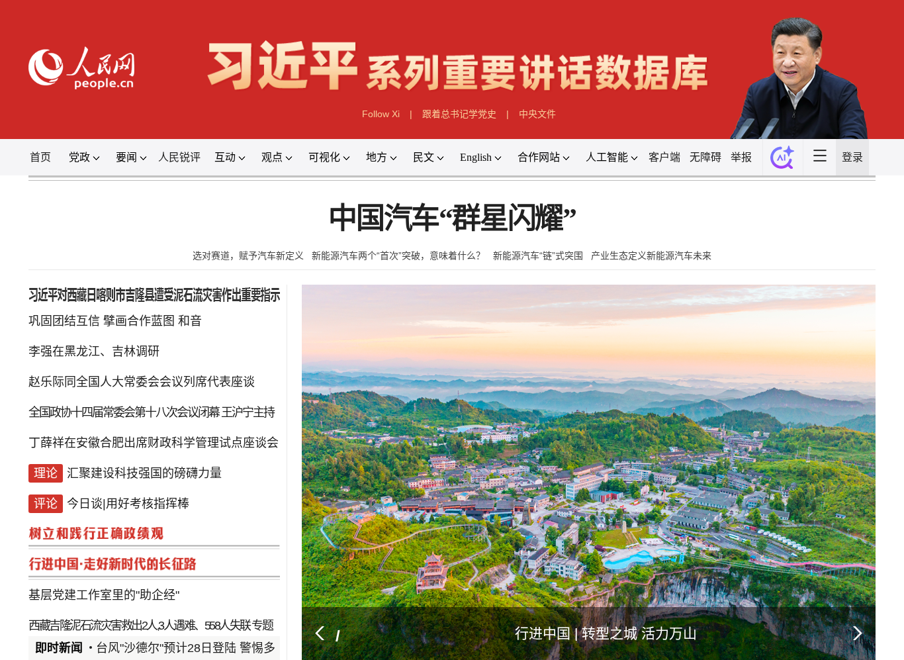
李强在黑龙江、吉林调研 (93, 351)
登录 (852, 157)
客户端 (664, 157)
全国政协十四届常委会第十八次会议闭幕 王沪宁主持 (151, 412)
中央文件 (537, 114)
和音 (190, 321)
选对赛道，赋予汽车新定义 (248, 255)
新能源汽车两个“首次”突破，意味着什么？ (398, 255)
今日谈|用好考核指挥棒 (128, 503)
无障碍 (705, 157)
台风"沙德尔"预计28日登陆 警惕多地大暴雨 (209, 648)
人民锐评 (179, 157)
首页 (40, 157)
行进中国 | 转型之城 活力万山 (606, 633)
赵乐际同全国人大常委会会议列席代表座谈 (141, 382)
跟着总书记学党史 (459, 114)
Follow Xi (381, 114)
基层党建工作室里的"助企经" (103, 595)
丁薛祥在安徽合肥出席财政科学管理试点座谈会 (153, 442)
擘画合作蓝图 (139, 321)
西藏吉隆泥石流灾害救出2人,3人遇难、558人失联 (139, 625)
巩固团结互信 (64, 321)
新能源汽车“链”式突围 (538, 255)
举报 (741, 157)
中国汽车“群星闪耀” (452, 219)
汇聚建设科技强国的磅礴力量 (144, 473)
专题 (261, 625)
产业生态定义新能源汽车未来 (651, 255)
